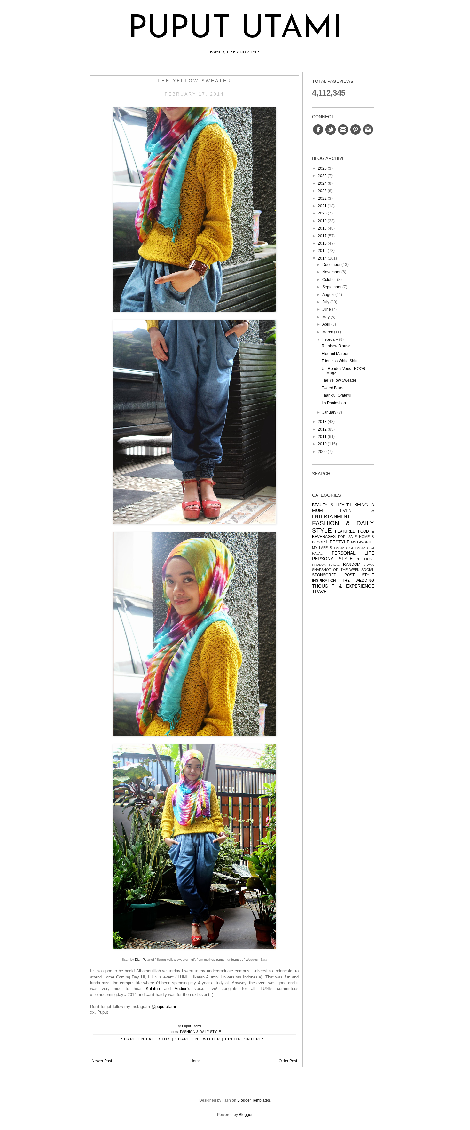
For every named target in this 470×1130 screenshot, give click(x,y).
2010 (322, 444)
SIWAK (369, 564)
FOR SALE (347, 537)
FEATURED (345, 531)
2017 (322, 236)
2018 (322, 228)
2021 (322, 206)
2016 (322, 243)
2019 (322, 221)
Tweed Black (333, 388)
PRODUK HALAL (326, 564)
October (329, 279)
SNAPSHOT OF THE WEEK (335, 570)
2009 (322, 451)
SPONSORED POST (333, 575)
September (331, 287)
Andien (181, 988)
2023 (322, 191)
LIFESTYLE (337, 541)
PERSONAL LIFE (353, 553)
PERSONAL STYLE (332, 558)
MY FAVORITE (362, 542)
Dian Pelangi (144, 959)
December (331, 264)
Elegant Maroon (335, 353)
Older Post (288, 1061)
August (328, 294)
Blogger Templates (253, 1100)
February (330, 339)
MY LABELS (322, 547)
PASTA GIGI (343, 547)
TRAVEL (320, 591)
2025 (322, 176)
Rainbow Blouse (336, 346)
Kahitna (153, 988)
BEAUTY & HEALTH (331, 505)
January (329, 412)
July (325, 302)
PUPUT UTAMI (235, 29)
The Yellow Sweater (339, 380)
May (326, 317)
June (326, 309)
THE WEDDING (358, 580)
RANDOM (351, 564)
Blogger (245, 1114)
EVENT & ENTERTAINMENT (343, 513)
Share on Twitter (197, 1039)
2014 (322, 258)
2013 (322, 421)
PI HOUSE (365, 559)
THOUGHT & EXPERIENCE (343, 585)
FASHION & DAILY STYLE (200, 1031)
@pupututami (163, 1006)
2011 (322, 436)
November (331, 272)
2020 (322, 213)
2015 (322, 250)
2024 (322, 183)
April (326, 324)
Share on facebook (145, 1039)
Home (195, 1061)
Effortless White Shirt (339, 361)
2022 (322, 198)
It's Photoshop (334, 403)
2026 (322, 168)
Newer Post (102, 1061)
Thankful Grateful (336, 395)
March (327, 332)
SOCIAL (367, 570)
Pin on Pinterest (246, 1039)
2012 (322, 429)
